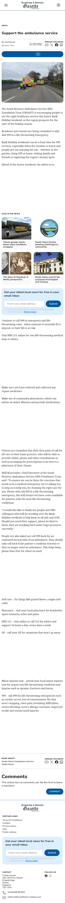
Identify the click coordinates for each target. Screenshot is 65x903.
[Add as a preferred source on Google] (36, 44)
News (5, 25)
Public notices (9, 832)
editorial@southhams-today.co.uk (24, 897)
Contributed (10, 42)
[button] (6, 5)
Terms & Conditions (12, 820)
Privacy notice (30, 312)
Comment (54, 791)
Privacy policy (9, 826)
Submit (53, 303)
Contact (6, 823)
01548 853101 (18, 892)
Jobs (4, 829)
